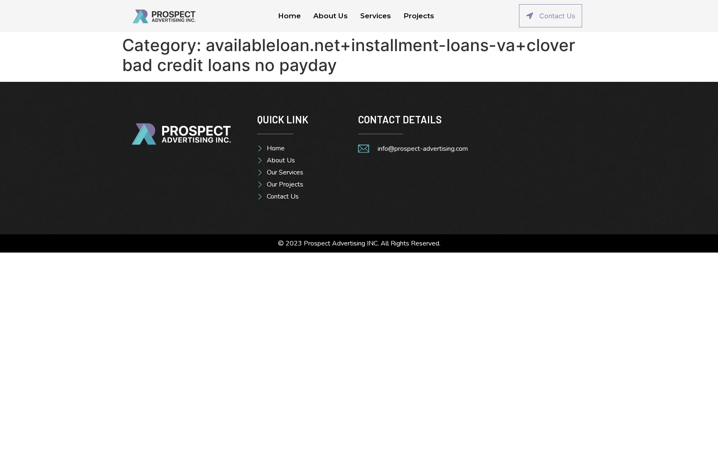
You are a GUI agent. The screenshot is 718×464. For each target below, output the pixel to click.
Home (289, 16)
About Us (330, 16)
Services (375, 16)
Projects (418, 16)
